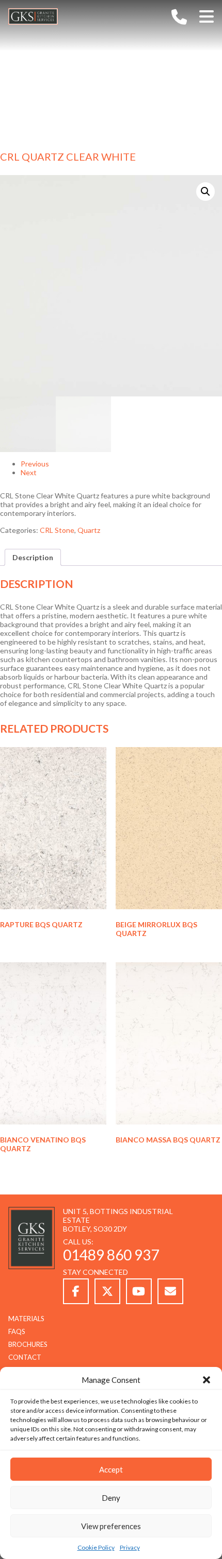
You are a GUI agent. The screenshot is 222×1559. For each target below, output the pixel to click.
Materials (26, 1318)
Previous (35, 463)
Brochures (27, 1344)
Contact (24, 1357)
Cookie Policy (96, 1547)
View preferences (111, 1526)
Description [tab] (32, 557)
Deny (111, 1497)
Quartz (88, 530)
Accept (111, 1469)
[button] (206, 1380)
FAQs (16, 1331)
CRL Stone (57, 530)
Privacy (130, 1547)
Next (29, 472)
